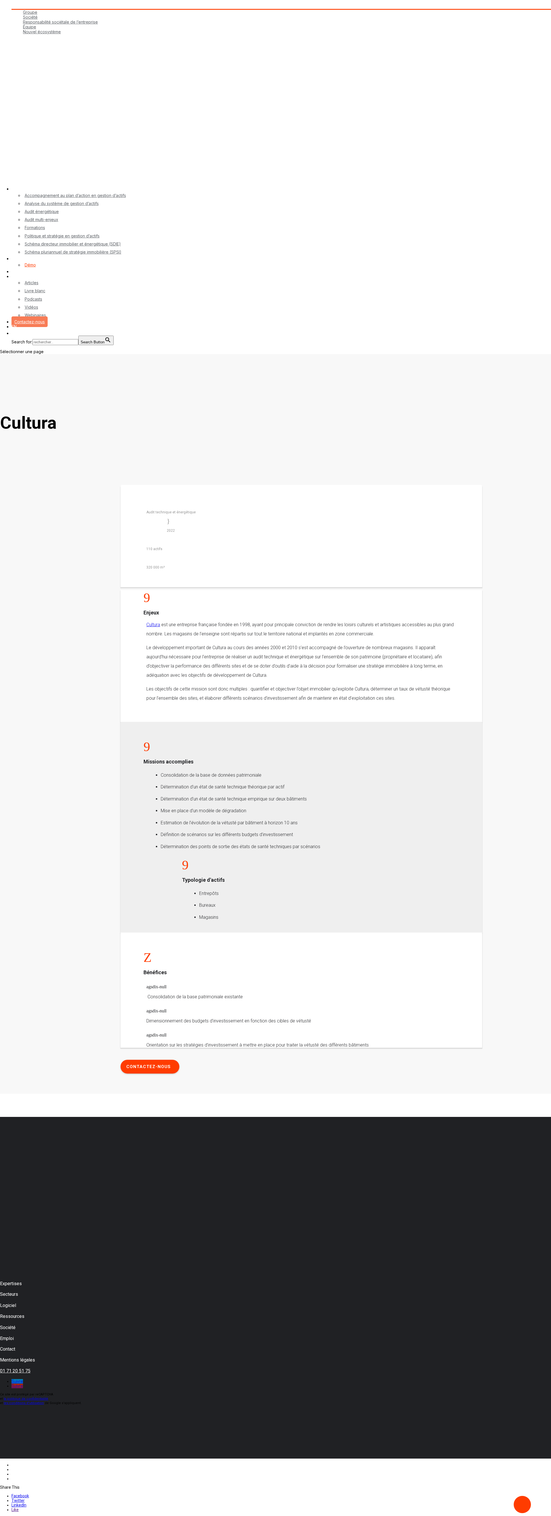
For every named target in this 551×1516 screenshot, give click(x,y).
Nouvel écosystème (42, 31)
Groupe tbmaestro (28, 6)
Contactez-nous (29, 321)
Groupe (30, 12)
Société (30, 17)
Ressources (22, 276)
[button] (14, 335)
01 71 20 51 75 (15, 1371)
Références (22, 271)
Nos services (23, 188)
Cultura (153, 624)
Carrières (20, 36)
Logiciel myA (23, 258)
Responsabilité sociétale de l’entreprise (60, 22)
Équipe (29, 26)
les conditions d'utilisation (24, 1403)
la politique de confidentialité (26, 1399)
